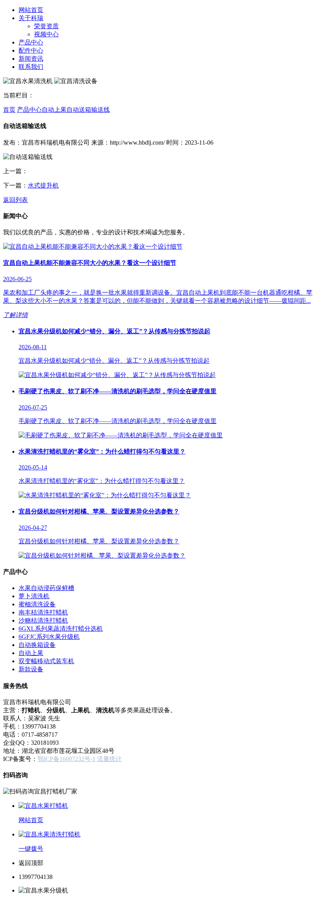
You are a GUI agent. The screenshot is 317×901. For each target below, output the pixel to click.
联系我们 (31, 66)
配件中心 (31, 50)
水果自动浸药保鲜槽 (46, 588)
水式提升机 (43, 185)
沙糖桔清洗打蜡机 (43, 620)
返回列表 (15, 199)
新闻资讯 (31, 58)
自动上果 (54, 109)
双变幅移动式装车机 (46, 661)
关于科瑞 (31, 18)
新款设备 (31, 669)
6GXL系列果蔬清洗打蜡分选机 (61, 628)
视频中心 (46, 34)
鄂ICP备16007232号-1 (66, 759)
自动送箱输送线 (88, 109)
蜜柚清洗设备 (37, 604)
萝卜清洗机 (34, 596)
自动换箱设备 (37, 645)
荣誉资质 (46, 26)
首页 (9, 109)
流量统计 (109, 759)
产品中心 (31, 42)
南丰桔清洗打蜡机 (43, 612)
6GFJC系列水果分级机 (49, 636)
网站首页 (31, 10)
